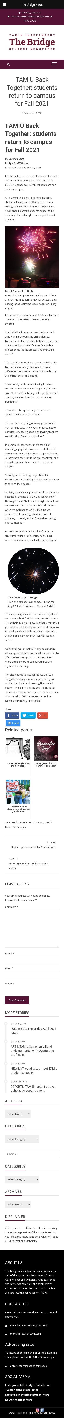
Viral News (34, 1412)
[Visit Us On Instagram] (37, 1409)
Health (48, 822)
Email (9, 968)
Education (37, 822)
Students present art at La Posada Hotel (33, 845)
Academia (25, 822)
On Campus (19, 827)
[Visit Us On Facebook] (42, 1409)
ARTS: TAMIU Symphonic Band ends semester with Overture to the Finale (32, 1050)
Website (9, 983)
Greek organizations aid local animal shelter (28, 863)
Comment (11, 906)
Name (9, 953)
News (8, 827)
